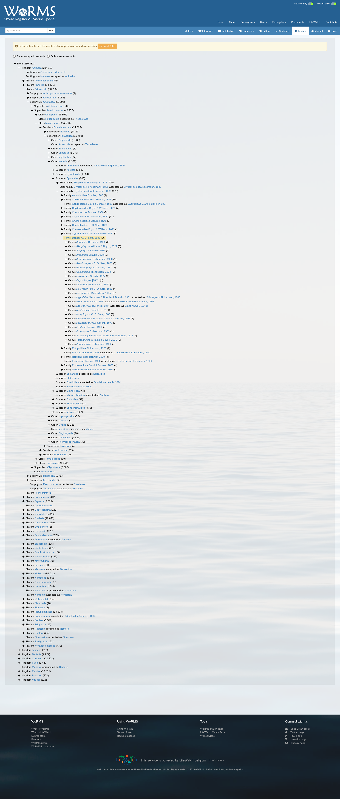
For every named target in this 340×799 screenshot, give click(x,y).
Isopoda (62, 161)
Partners (36, 739)
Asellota (71, 169)
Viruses (36, 679)
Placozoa (40, 607)
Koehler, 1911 (90, 250)
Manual (318, 31)
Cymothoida (73, 174)
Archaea (36, 650)
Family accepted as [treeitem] (115, 203)
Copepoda (51, 114)
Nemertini (40, 594)
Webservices (207, 735)
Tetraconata (49, 488)
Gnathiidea (73, 382)
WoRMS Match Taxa (211, 728)
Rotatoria (40, 628)
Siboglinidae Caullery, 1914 (80, 616)
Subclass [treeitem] (62, 127)
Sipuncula (68, 637)
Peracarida (66, 135)
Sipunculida (41, 637)
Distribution (227, 31)
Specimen (248, 31)
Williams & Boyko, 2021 (96, 246)
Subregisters (248, 22)
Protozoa (37, 675)
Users (263, 22)
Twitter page (297, 732)
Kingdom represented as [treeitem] (44, 667)
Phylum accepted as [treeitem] (48, 539)
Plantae (36, 671)
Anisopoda (64, 144)
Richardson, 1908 (94, 259)
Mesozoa (40, 569)
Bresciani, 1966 (91, 242)
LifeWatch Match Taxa (212, 732)
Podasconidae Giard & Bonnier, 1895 (93, 365)
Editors (266, 31)
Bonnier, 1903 (89, 327)
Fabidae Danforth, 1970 (85, 352)
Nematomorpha (43, 582)
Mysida (62, 424)
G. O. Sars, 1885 (94, 288)
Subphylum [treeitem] (53, 93)
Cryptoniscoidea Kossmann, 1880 (142, 186)
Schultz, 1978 (90, 254)
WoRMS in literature (42, 746)
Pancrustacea (51, 484)
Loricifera (40, 565)
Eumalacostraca (62, 127)
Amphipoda (64, 140)
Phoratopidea (74, 403)
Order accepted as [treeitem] (74, 144)
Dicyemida (40, 531)
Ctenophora (41, 522)
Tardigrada (41, 641)
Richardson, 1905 (93, 293)
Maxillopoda (48, 471)
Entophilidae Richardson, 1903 (89, 348)
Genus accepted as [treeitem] (124, 297)
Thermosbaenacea (69, 441)
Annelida (39, 84)
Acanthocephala (44, 80)
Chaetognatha (43, 509)
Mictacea (63, 420)
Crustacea (49, 101)
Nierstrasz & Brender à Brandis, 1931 (103, 297)
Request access (126, 735)
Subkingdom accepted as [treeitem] (50, 76)
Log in (333, 31)
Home (220, 22)
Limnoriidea (73, 390)
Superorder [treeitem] (64, 131)
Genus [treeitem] (88, 242)
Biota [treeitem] (26, 63)
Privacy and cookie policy (231, 769)
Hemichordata (42, 556)
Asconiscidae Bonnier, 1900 (87, 195)
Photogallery (279, 22)
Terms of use (124, 732)
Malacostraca (52, 123)
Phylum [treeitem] (43, 80)
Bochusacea (65, 148)
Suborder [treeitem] (69, 169)
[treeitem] (84, 238)
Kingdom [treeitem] (37, 67)
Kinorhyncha (42, 560)
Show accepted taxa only (31, 56)
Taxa (190, 31)
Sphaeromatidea (76, 407)
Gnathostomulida (44, 552)
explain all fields (107, 46)
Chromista (38, 658)
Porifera (39, 620)
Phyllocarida (60, 454)
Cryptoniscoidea (89, 220)
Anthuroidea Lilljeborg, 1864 (109, 165)
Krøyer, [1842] (87, 280)
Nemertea (40, 586)
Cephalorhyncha (44, 505)
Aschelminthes (43, 492)
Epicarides (72, 373)
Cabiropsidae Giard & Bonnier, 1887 (92, 203)
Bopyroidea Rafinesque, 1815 (90, 182)
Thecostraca (81, 118)
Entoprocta (41, 543)
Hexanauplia (52, 118)
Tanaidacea (91, 144)
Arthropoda (41, 89)
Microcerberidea (76, 395)
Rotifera (64, 628)
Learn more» (216, 760)
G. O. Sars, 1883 (94, 263)
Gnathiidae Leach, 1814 (107, 382)
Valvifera (71, 412)
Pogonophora (42, 616)
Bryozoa (39, 501)
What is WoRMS (40, 728)
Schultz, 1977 (90, 276)
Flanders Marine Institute (157, 769)
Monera (36, 667)
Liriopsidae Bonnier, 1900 (86, 361)
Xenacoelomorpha (45, 645)
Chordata (40, 514)
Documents (297, 22)
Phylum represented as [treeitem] (51, 590)
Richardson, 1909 (93, 331)
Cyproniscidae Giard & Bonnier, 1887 (93, 233)
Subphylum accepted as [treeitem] (57, 484)
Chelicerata (49, 97)
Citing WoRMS (125, 728)
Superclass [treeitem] (51, 106)
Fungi (35, 662)
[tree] (170, 372)
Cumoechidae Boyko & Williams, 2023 (93, 229)
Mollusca (40, 573)
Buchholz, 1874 (93, 305)
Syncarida (66, 446)
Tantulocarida (52, 458)
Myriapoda (49, 480)
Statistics (284, 31)
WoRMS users (39, 742)
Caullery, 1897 (94, 267)
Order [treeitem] (65, 140)
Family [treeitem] (85, 195)
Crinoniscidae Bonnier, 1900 (88, 212)
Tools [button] (300, 31)
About (232, 22)
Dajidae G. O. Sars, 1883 (86, 237)
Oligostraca (53, 467)
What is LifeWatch (41, 732)
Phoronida (40, 603)
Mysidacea (64, 429)
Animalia (37, 67)
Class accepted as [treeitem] (63, 118)
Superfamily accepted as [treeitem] (110, 186)
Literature (207, 31)
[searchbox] (25, 30)
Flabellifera (73, 378)
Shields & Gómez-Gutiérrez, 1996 (103, 318)
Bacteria (36, 654)
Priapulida (40, 624)
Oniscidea (72, 399)
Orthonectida (42, 599)
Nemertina (40, 590)
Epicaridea (72, 178)
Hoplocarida (60, 450)
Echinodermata (43, 535)
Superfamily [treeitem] (87, 182)
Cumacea (63, 152)
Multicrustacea (55, 110)
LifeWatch (314, 22)
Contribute (331, 22)
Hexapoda (49, 475)
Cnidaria (39, 518)
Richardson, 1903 (94, 344)
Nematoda (40, 577)
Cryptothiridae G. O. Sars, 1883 (89, 225)
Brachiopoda (42, 497)
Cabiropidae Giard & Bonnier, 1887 (91, 199)
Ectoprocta (41, 539)
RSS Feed (296, 735)
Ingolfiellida (64, 157)
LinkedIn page (298, 739)
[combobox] (26, 30)
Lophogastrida (66, 416)
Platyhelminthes (43, 611)
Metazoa (45, 76)
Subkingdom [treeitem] (46, 72)
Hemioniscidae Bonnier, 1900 (88, 356)
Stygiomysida (65, 433)
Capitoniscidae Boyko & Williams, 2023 (93, 208)
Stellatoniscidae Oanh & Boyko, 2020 (93, 369)
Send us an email (300, 728)
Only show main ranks (63, 56)
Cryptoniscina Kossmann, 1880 (91, 186)
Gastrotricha (42, 548)
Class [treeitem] (52, 114)
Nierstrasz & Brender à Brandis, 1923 (104, 335)
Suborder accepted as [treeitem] (90, 165)
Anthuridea (73, 165)
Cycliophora (41, 526)
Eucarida (65, 131)
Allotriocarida (54, 106)
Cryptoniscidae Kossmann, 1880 (90, 216)
